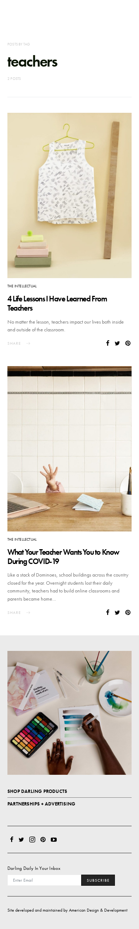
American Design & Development (98, 910)
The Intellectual (22, 286)
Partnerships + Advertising (41, 804)
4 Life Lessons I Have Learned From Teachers (57, 303)
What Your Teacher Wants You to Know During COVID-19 (63, 556)
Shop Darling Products (37, 791)
